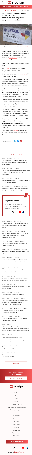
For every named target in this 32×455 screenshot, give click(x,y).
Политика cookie (17, 404)
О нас (16, 396)
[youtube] (20, 212)
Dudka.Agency (19, 452)
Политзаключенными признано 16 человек (13, 294)
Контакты (16, 401)
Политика (16, 6)
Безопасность (16, 433)
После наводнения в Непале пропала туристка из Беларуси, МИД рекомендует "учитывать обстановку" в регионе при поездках (15, 302)
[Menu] (29, 2)
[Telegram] (14, 141)
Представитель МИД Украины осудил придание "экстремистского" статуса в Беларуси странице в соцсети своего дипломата (15, 261)
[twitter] (13, 212)
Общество (5, 10)
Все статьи (16, 435)
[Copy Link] (20, 141)
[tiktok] (23, 212)
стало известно (22, 74)
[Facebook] (17, 141)
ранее (7, 68)
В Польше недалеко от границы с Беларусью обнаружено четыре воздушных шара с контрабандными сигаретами (14, 270)
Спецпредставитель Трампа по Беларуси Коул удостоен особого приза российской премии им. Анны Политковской (14, 162)
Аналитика (16, 430)
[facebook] (9, 212)
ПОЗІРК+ (16, 398)
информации (13, 57)
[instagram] (16, 212)
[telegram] (6, 212)
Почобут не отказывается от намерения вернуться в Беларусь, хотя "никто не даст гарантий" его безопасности (16, 172)
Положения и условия (16, 410)
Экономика (24, 6)
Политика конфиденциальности (16, 407)
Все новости (7, 6)
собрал (15, 130)
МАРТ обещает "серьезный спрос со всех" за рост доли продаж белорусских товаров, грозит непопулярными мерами (15, 235)
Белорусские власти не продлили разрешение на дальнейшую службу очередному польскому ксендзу (15, 225)
